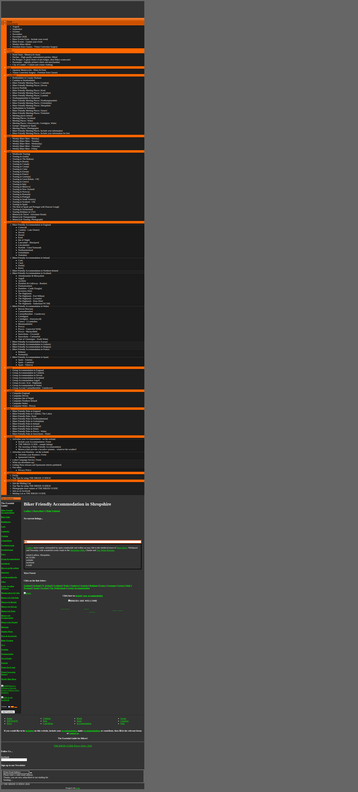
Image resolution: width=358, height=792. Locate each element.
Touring (4, 663)
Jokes (3, 582)
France (102, 585)
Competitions (6, 541)
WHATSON (12, 721)
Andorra (75, 585)
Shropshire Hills (77, 550)
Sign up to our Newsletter (13, 765)
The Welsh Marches (105, 550)
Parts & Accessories (9, 636)
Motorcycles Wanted (9, 622)
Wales (66, 585)
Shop (3, 645)
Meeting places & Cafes (10, 593)
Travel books (6, 658)
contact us (74, 733)
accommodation (69, 731)
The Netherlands (58, 588)
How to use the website (10, 568)
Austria (84, 585)
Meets (79, 718)
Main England (53, 511)
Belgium (93, 585)
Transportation (7, 654)
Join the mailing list (9, 577)
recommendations (91, 731)
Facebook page (7, 550)
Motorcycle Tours (8, 611)
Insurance (5, 572)
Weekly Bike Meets (8, 679)
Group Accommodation (10, 559)
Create (78, 788)
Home (9, 718)
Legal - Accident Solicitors (7, 587)
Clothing (4, 536)
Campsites (5, 531)
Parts (45, 721)
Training (4, 649)
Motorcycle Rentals (9, 602)
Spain (36, 588)
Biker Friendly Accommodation (7, 511)
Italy (128, 585)
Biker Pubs (5, 517)
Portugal (28, 588)
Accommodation (84, 723)
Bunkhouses (6, 522)
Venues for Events (8, 667)
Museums (5, 627)
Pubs (122, 723)
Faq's (3, 554)
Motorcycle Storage (9, 607)
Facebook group (7, 545)
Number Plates (7, 632)
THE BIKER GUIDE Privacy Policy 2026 (73, 746)
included (30, 731)
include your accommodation (89, 596)
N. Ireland (47, 585)
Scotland (58, 585)
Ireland (37, 585)
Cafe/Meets (48, 723)
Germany (111, 585)
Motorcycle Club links (10, 598)
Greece (121, 585)
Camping (124, 721)
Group (123, 718)
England (28, 585)
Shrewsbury (38, 511)
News (9, 723)
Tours (79, 721)
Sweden (44, 588)
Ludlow (29, 548)
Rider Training (7, 640)
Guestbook (5, 564)
